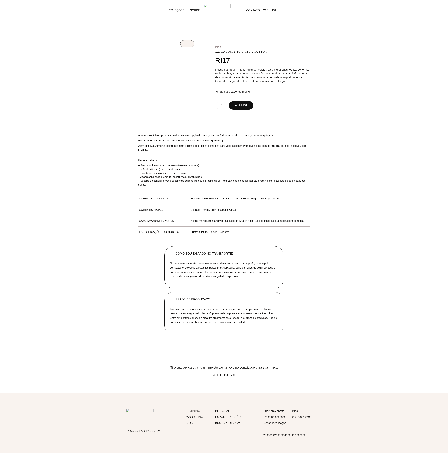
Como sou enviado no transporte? (204, 253)
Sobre (195, 10)
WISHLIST (241, 105)
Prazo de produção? (193, 299)
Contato (253, 10)
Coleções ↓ (178, 10)
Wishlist (269, 10)
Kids (218, 47)
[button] (224, 253)
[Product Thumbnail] (187, 43)
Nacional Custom (252, 51)
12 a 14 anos (225, 51)
